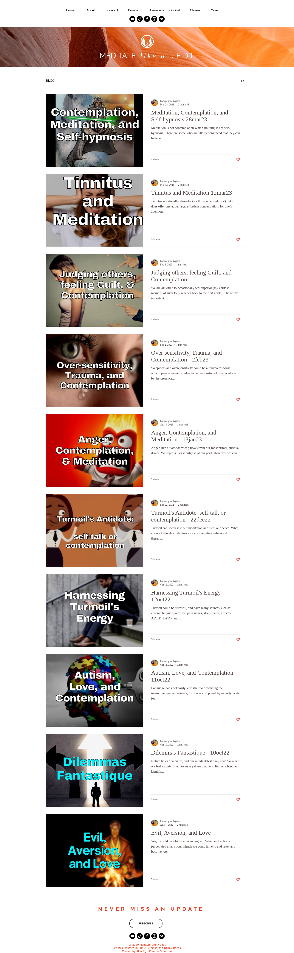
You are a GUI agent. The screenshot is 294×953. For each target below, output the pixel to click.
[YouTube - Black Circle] (132, 19)
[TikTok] (140, 19)
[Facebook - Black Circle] (147, 19)
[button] (243, 81)
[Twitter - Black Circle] (162, 19)
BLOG (50, 80)
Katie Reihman (148, 948)
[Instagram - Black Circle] (154, 19)
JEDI (180, 55)
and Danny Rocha (170, 948)
